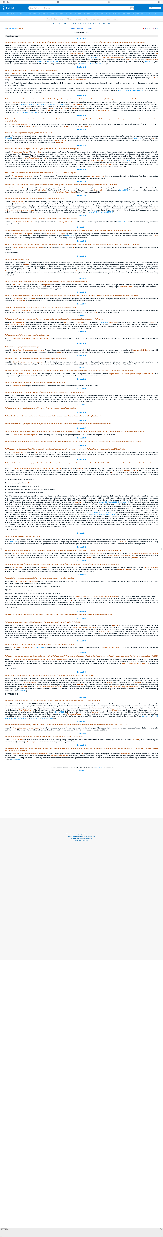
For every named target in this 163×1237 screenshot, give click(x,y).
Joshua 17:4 (102, 64)
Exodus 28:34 (81, 575)
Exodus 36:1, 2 (44, 104)
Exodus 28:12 (81, 241)
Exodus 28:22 (81, 379)
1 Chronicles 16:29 (139, 90)
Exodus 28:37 (81, 641)
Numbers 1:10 (92, 212)
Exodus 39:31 (40, 647)
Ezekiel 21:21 (99, 512)
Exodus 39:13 (103, 322)
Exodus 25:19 (123, 190)
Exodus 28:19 (81, 343)
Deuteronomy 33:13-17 (105, 212)
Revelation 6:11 (35, 718)
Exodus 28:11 (81, 227)
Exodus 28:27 (81, 428)
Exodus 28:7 (81, 169)
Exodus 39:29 (21, 691)
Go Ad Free (4, 1229)
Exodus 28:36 (81, 619)
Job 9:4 (52, 104)
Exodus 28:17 (81, 316)
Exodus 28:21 (81, 367)
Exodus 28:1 (81, 39)
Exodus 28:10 (81, 215)
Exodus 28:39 (81, 672)
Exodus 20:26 (15, 760)
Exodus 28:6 (81, 145)
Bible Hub (81, 770)
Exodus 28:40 (81, 697)
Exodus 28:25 (81, 413)
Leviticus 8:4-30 (95, 58)
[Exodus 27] (2, 553)
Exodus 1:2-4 (121, 222)
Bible (6, 28)
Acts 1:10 (16, 718)
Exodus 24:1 (41, 62)
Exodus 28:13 (81, 256)
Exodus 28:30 (81, 459)
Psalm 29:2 (120, 90)
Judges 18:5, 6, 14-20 (107, 514)
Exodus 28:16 (81, 304)
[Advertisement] (81, 806)
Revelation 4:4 (24, 718)
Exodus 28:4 (81, 116)
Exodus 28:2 (81, 67)
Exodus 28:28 (81, 438)
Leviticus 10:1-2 (149, 62)
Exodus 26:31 (137, 138)
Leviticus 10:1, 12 (52, 62)
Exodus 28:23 (81, 389)
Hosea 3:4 (125, 502)
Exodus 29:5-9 (19, 112)
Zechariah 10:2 (110, 512)
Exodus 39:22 (13, 542)
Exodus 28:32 (81, 547)
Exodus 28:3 (81, 96)
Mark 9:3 (155, 716)
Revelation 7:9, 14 (47, 718)
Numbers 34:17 (84, 64)
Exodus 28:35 (81, 611)
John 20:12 (8, 718)
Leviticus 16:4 (146, 716)
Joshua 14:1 (94, 64)
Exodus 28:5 (81, 129)
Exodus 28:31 (81, 533)
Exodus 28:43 (81, 745)
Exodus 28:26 (81, 420)
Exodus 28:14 (81, 278)
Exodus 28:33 (81, 561)
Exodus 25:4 (9, 138)
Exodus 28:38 (81, 653)
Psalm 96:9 (128, 90)
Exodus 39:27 (22, 706)
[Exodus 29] (160, 553)
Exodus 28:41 (81, 721)
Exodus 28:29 (81, 446)
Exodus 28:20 (81, 355)
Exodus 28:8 (81, 181)
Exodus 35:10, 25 (33, 104)
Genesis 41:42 (70, 236)
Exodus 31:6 (23, 104)
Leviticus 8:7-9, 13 (31, 112)
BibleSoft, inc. (98, 767)
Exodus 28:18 (81, 332)
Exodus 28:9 (81, 195)
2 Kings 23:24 (90, 512)
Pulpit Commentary (12, 28)
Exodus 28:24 (81, 405)
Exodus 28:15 (81, 292)
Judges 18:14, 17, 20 (114, 502)
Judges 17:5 (103, 502)
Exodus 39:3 (129, 160)
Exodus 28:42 (81, 733)
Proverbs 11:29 (61, 104)
